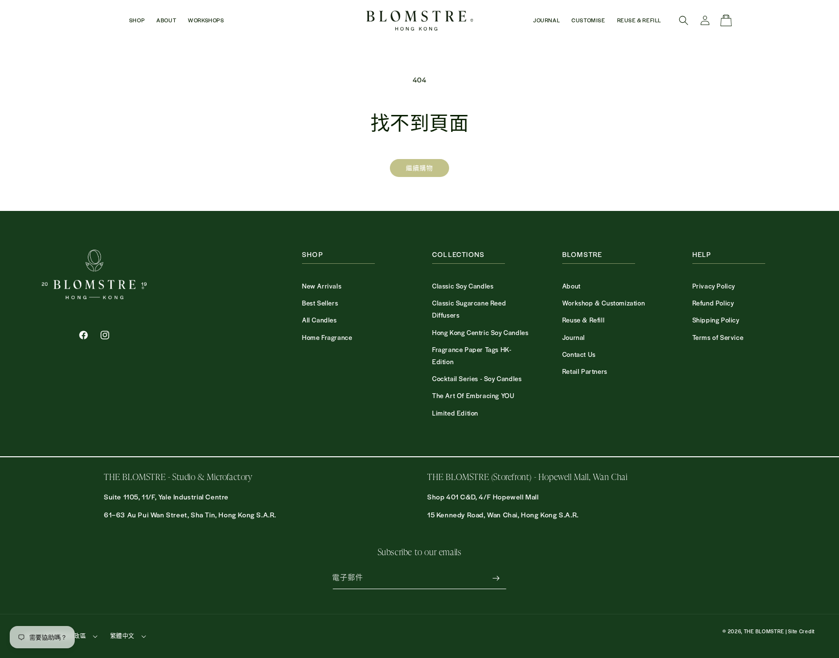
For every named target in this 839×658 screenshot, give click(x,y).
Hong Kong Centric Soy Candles (480, 332)
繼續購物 (419, 167)
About (571, 285)
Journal (573, 337)
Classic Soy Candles (462, 285)
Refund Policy (713, 302)
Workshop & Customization (603, 302)
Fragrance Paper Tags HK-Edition (471, 355)
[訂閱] (495, 578)
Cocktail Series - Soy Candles (476, 378)
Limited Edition (455, 412)
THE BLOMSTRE (764, 631)
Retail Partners (584, 371)
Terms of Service (718, 337)
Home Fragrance (327, 337)
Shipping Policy (715, 319)
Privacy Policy (713, 285)
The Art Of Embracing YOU (473, 395)
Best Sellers (320, 302)
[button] (137, 20)
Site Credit (801, 631)
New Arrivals (321, 285)
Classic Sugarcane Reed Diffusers (469, 309)
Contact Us (579, 354)
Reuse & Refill (583, 319)
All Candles (319, 319)
